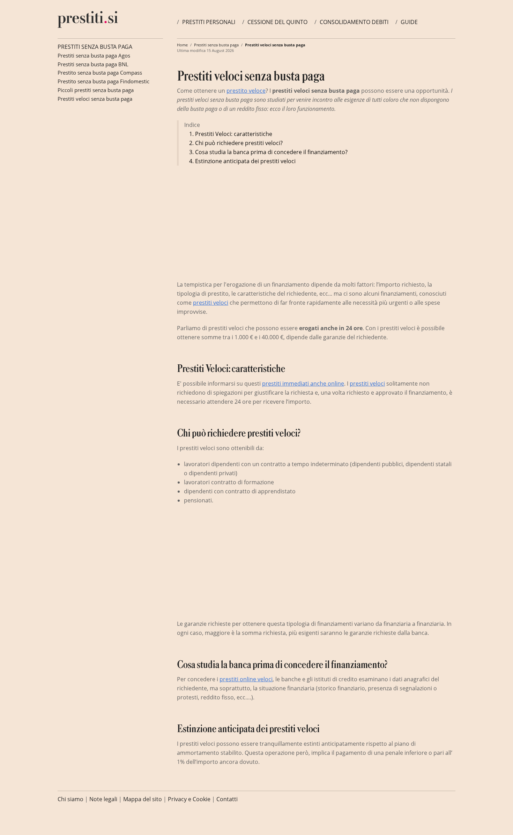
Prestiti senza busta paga (95, 47)
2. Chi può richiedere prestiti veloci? (236, 143)
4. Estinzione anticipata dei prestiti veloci (242, 161)
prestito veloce (246, 90)
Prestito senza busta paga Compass (100, 72)
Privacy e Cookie (189, 799)
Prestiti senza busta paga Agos (94, 55)
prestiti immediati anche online (303, 383)
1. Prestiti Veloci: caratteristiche (230, 134)
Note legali (103, 799)
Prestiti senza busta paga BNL (93, 64)
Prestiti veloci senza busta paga (95, 98)
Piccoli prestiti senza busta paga (96, 89)
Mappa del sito (142, 799)
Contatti (227, 799)
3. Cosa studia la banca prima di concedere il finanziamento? (268, 152)
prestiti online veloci (246, 679)
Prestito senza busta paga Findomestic (103, 81)
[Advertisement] (235, 221)
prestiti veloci (210, 302)
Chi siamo (70, 799)
